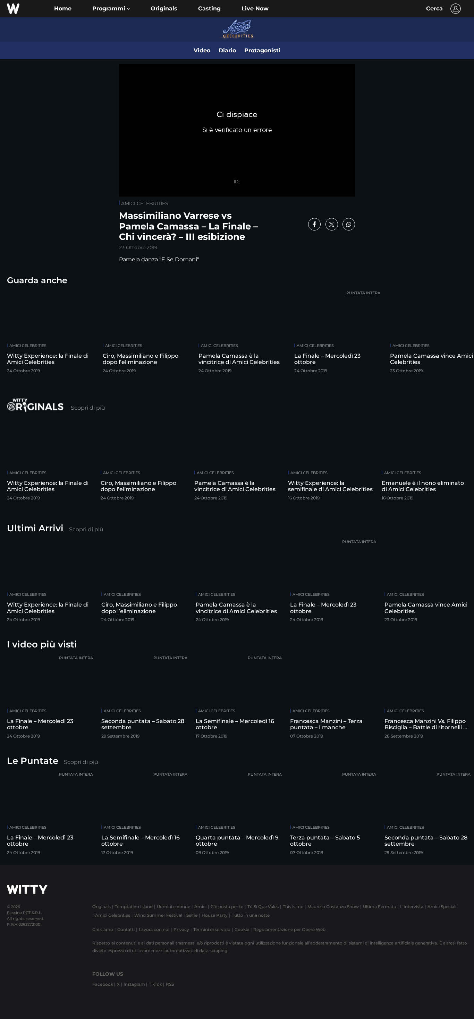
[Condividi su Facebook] (314, 224)
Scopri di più (88, 407)
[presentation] (451, 333)
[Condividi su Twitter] (331, 224)
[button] (111, 9)
